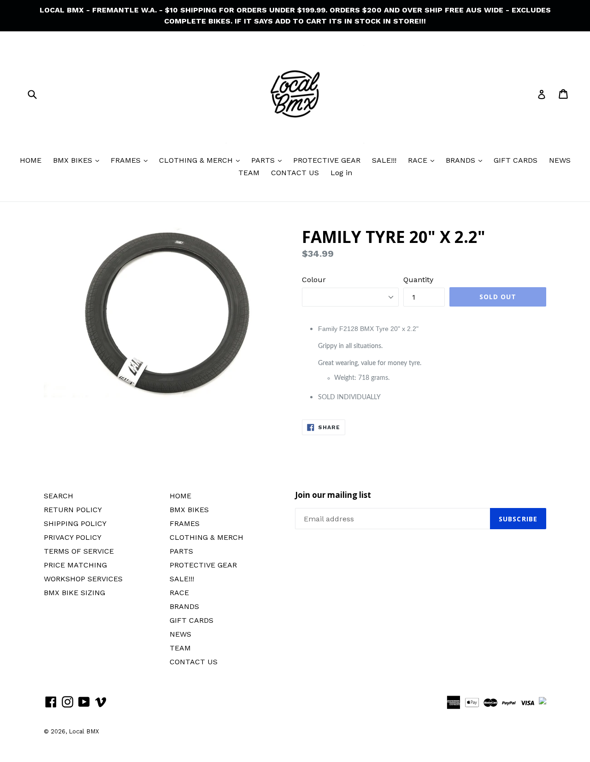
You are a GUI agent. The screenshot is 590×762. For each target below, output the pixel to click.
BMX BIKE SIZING (74, 592)
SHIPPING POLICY (75, 523)
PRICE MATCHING (75, 565)
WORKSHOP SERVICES (83, 578)
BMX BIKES (73, 160)
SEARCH (58, 495)
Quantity (418, 279)
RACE (419, 160)
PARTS (264, 160)
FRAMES (127, 160)
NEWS (560, 160)
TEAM (249, 172)
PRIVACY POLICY (72, 537)
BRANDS (462, 160)
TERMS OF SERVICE (79, 551)
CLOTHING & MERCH (197, 160)
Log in (341, 172)
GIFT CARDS (515, 160)
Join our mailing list (333, 495)
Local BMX (84, 731)
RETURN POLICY (73, 509)
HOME (30, 160)
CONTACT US (295, 172)
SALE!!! (384, 160)
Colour (314, 279)
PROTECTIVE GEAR (326, 160)
